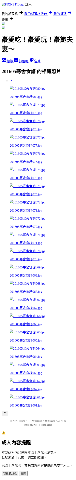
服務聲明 (46, 425)
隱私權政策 (30, 425)
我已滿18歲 (10, 473)
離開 (23, 473)
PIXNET (23, 421)
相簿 (10, 61)
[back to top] (5, 413)
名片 (37, 61)
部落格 (24, 61)
